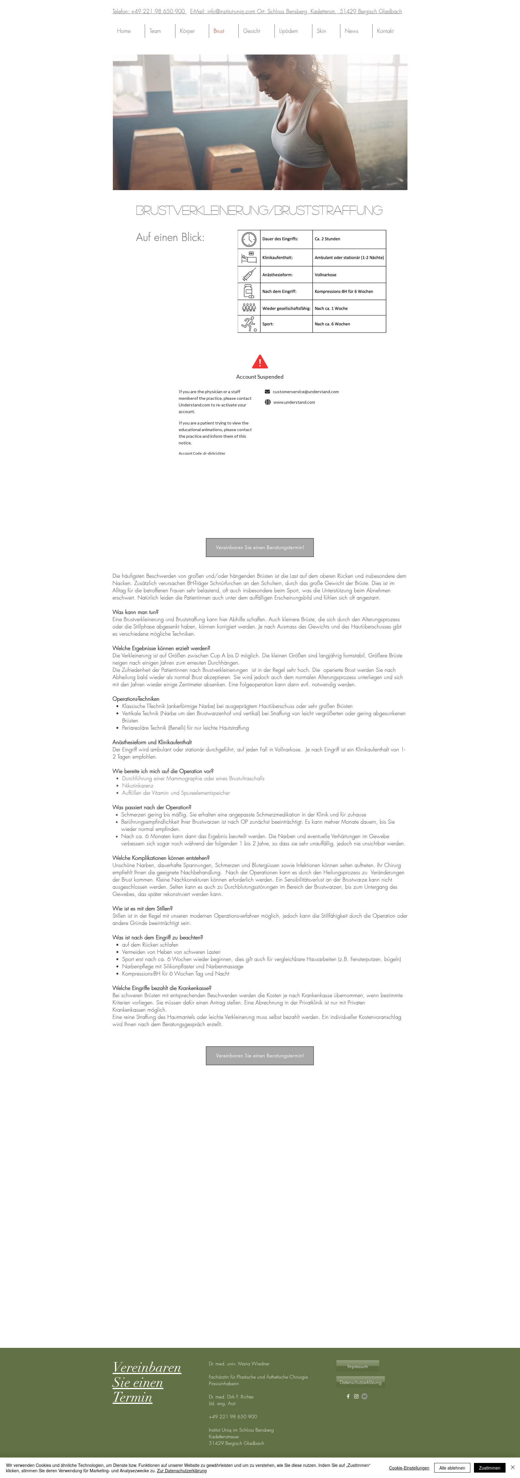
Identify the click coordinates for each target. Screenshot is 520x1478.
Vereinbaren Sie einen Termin (147, 1382)
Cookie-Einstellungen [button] (409, 1468)
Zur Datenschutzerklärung (182, 1470)
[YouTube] (364, 1396)
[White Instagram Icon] (356, 1396)
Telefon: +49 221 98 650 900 (150, 11)
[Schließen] (512, 1467)
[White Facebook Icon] (348, 1396)
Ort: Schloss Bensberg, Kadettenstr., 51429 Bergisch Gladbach (328, 11)
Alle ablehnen (452, 1468)
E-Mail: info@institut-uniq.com (222, 11)
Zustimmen (489, 1468)
